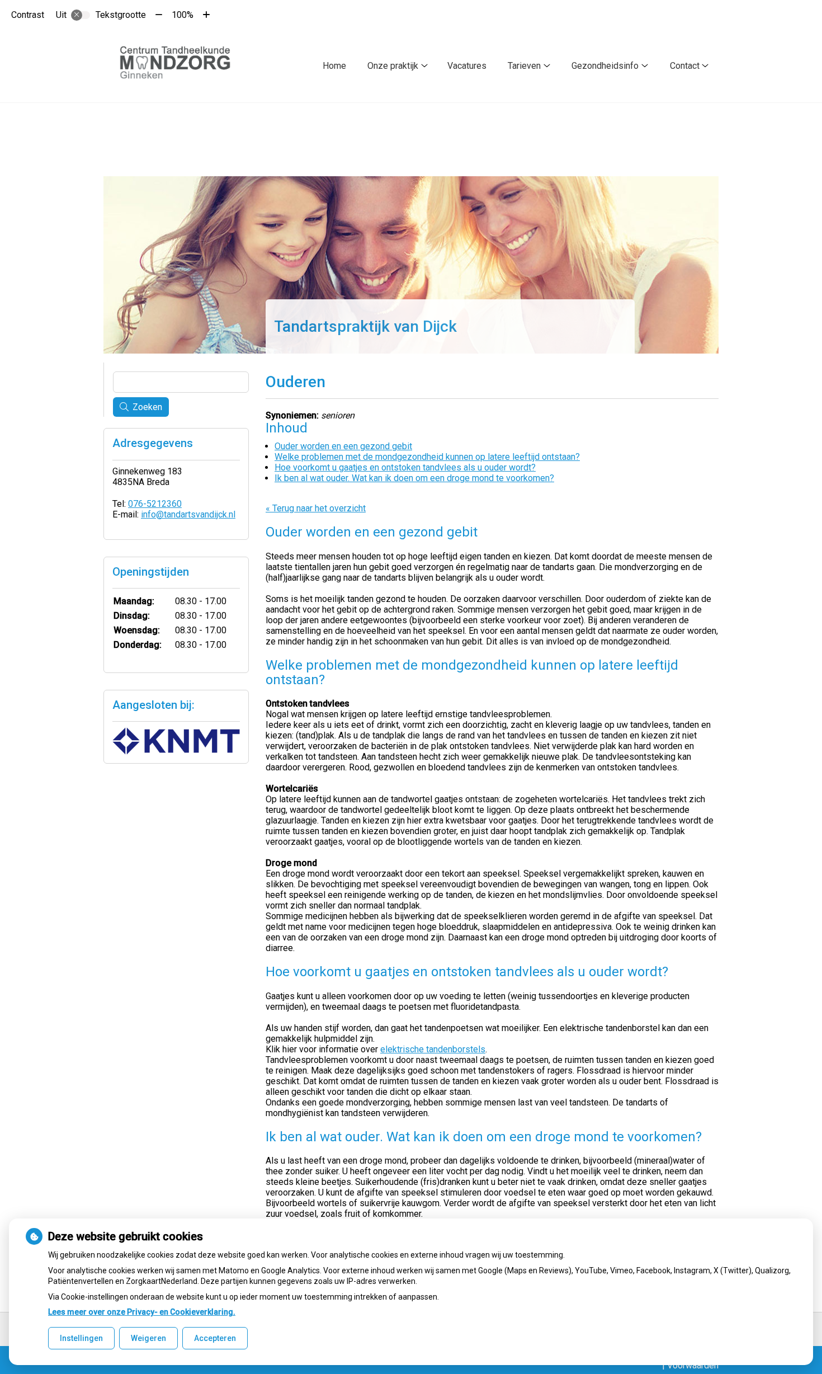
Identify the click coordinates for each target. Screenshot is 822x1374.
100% (182, 15)
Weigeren (148, 1338)
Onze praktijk (392, 65)
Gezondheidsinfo (605, 65)
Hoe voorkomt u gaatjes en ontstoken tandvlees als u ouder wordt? (405, 467)
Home (334, 65)
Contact (685, 65)
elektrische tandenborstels (432, 1049)
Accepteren (215, 1338)
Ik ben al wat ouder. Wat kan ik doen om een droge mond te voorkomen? (414, 478)
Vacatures (466, 65)
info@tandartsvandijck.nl (188, 514)
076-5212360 (155, 503)
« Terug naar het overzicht (316, 508)
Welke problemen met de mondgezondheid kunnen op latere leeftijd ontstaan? (427, 456)
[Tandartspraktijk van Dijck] (180, 66)
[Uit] (80, 15)
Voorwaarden (693, 1365)
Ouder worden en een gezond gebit (343, 446)
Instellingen (81, 1338)
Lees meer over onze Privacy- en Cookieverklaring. (141, 1311)
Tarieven (524, 65)
